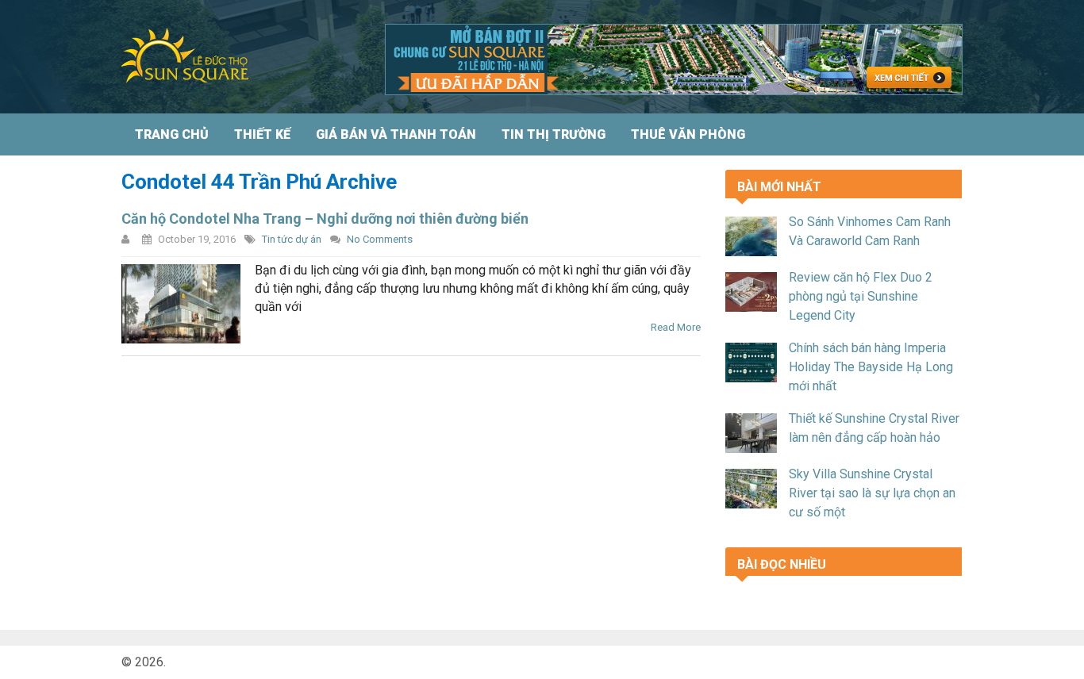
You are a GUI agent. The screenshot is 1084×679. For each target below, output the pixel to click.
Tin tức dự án (291, 239)
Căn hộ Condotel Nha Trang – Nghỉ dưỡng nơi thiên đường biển (325, 218)
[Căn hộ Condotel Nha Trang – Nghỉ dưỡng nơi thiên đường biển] (180, 303)
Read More (676, 327)
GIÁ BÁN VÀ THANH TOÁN (396, 134)
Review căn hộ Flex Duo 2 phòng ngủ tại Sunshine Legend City (860, 296)
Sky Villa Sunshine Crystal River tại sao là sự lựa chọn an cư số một (872, 493)
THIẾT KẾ (262, 134)
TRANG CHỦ (172, 134)
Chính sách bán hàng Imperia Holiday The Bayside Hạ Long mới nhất (871, 366)
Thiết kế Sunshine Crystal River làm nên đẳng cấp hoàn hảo (874, 428)
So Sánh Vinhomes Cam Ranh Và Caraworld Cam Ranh (870, 231)
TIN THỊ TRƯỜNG (553, 134)
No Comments (380, 239)
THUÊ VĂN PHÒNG (688, 134)
